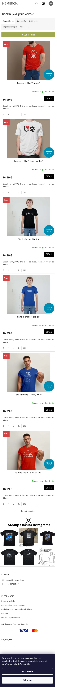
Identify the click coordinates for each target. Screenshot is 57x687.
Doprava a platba (8, 601)
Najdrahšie (33, 21)
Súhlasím (27, 680)
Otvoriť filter (28, 35)
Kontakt (4, 613)
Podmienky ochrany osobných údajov (16, 609)
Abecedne (24, 27)
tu (29, 664)
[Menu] (51, 3)
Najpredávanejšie (10, 27)
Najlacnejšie (21, 21)
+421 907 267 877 (12, 584)
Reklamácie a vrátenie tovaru (13, 605)
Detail (49, 98)
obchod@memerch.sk (15, 580)
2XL (24, 114)
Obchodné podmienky (10, 617)
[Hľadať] (36, 3)
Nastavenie (27, 671)
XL (19, 114)
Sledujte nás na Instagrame (29, 525)
